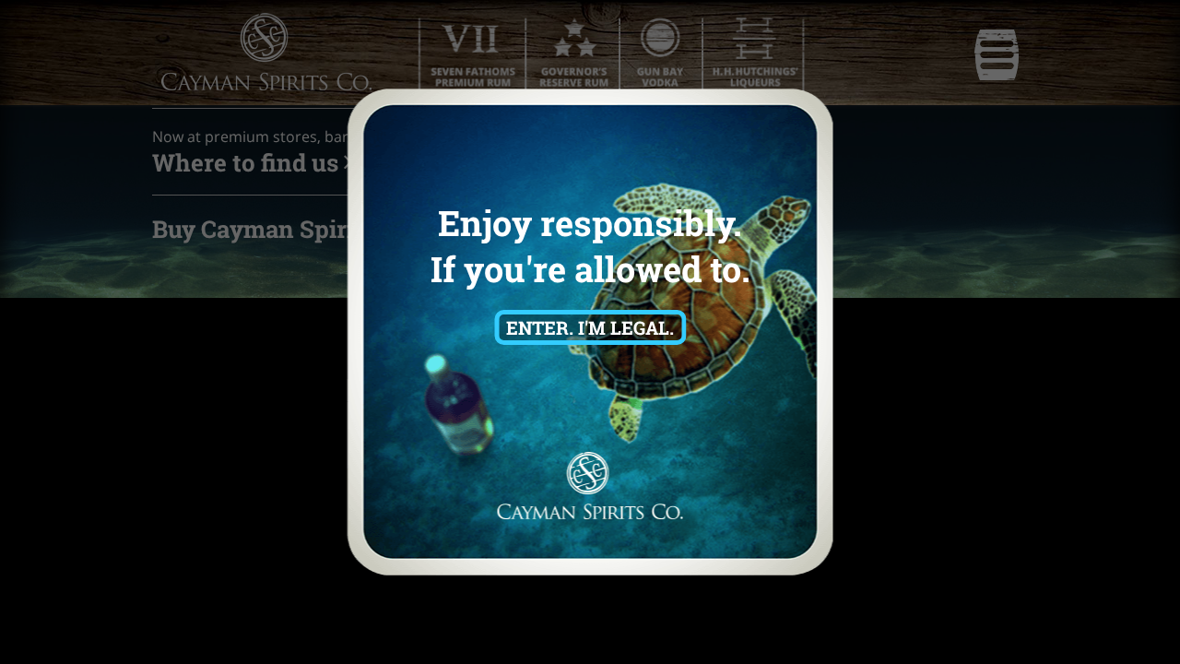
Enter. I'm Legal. (590, 327)
